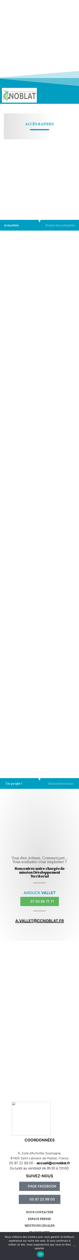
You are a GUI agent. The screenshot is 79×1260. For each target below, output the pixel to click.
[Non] (74, 1246)
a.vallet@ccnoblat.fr (39, 921)
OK (40, 1254)
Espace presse (39, 1219)
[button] (59, 95)
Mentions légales (40, 1226)
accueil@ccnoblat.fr (53, 1163)
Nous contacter (39, 1212)
